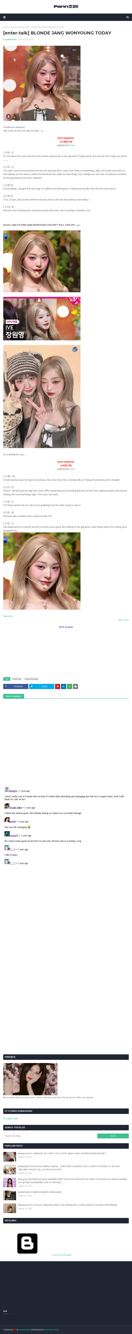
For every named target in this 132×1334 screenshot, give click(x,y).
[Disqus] (66, 825)
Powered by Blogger (62, 1254)
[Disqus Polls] (66, 742)
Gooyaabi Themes (51, 1329)
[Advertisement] (66, 651)
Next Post (123, 619)
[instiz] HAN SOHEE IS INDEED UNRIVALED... (40, 1192)
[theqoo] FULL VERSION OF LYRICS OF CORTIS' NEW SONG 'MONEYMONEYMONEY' (62, 1153)
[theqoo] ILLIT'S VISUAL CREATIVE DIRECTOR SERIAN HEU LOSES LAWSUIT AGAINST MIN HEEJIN (67, 1205)
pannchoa (11, 39)
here (72, 145)
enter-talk (17, 679)
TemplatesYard (25, 1329)
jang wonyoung (16, 27)
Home (5, 27)
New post (8, 616)
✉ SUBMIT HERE (10, 1118)
